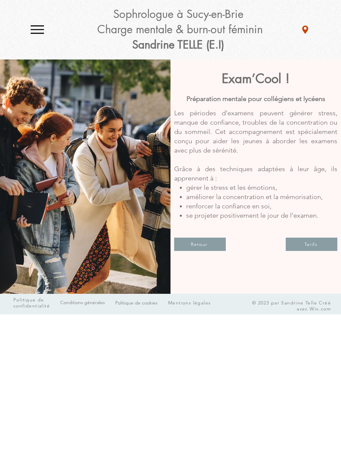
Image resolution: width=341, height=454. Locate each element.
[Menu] (37, 29)
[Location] (305, 30)
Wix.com (320, 309)
